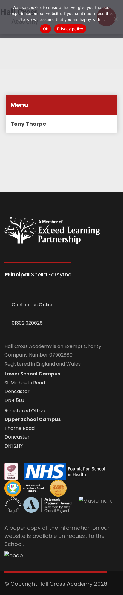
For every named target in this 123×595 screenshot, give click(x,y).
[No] (116, 19)
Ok (45, 28)
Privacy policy (70, 28)
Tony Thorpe (28, 123)
